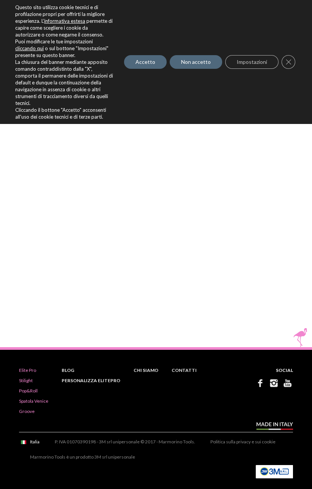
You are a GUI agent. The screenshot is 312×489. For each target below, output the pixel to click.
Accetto (145, 62)
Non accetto (196, 62)
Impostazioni (252, 62)
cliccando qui (29, 48)
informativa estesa (64, 21)
